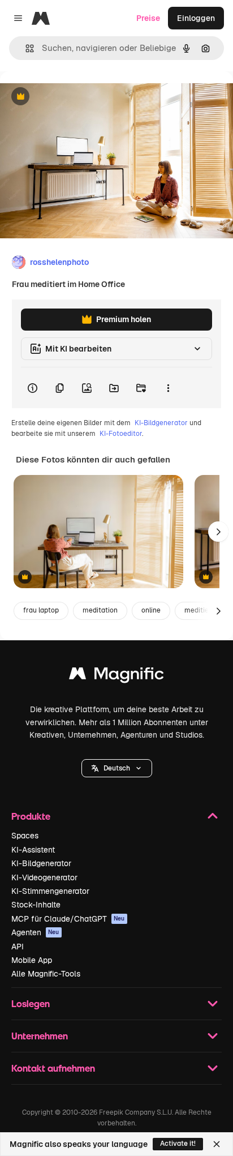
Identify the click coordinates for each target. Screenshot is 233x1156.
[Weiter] (218, 531)
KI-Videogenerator (44, 877)
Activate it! (178, 1143)
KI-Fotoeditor (121, 433)
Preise (148, 18)
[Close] (216, 1144)
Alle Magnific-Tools (45, 974)
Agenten (35, 932)
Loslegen (30, 1003)
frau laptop (41, 610)
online (151, 610)
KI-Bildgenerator (161, 422)
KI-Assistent (33, 850)
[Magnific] (116, 676)
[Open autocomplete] (25, 48)
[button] (116, 768)
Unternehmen (39, 1036)
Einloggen (196, 18)
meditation (100, 610)
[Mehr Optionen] (168, 387)
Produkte (30, 816)
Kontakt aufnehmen (53, 1068)
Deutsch (116, 768)
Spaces (24, 835)
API (17, 946)
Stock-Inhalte (36, 905)
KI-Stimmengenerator (50, 891)
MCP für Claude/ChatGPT (68, 919)
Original (72, 97)
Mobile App (31, 960)
